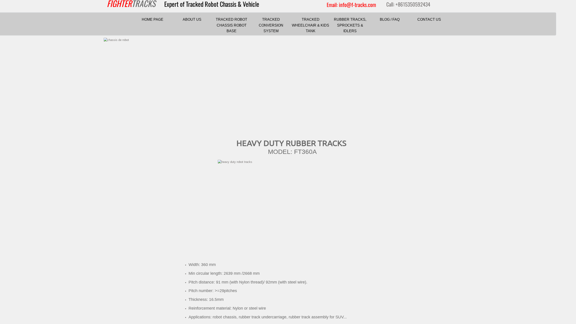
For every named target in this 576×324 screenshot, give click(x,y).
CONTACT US (429, 19)
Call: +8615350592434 (408, 4)
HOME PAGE (152, 19)
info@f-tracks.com (357, 4)
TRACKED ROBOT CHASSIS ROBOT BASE (231, 25)
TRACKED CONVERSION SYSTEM (271, 25)
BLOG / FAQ (390, 19)
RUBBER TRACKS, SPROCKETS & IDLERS (350, 25)
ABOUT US (192, 19)
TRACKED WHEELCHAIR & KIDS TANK (310, 25)
